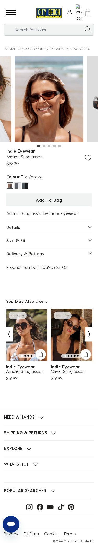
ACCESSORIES (34, 48)
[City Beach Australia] (49, 13)
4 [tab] (54, 146)
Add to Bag (49, 200)
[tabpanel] (49, 100)
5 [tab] (59, 146)
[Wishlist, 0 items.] (79, 12)
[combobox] (49, 30)
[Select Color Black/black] (25, 185)
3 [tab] (49, 146)
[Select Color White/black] (17, 185)
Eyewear (57, 48)
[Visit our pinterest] (69, 506)
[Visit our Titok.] (59, 506)
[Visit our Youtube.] (49, 506)
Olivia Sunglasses (67, 371)
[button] (11, 13)
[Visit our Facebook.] (38, 506)
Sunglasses (80, 48)
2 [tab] (44, 146)
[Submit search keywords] (88, 29)
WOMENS (12, 48)
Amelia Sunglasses (24, 371)
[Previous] (9, 334)
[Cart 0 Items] (88, 13)
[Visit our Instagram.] (28, 506)
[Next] (89, 334)
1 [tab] (38, 146)
